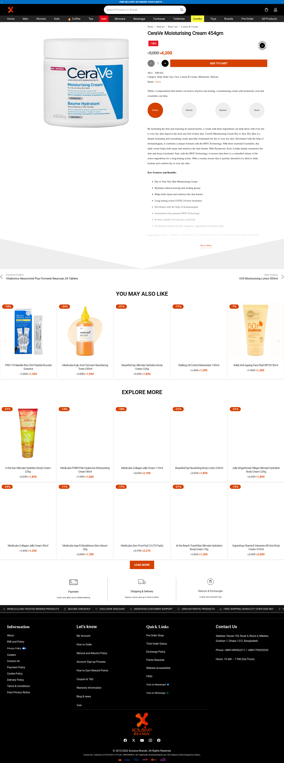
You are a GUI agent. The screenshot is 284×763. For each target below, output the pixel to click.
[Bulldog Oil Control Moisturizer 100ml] (199, 331)
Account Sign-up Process (91, 661)
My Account (83, 635)
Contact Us (13, 661)
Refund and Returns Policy (92, 653)
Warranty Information (89, 687)
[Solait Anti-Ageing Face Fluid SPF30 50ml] (256, 331)
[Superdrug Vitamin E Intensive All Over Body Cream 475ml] (256, 511)
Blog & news (84, 696)
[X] (134, 740)
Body (159, 77)
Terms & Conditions (18, 686)
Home (150, 26)
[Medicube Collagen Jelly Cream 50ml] (28, 511)
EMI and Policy (15, 641)
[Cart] (266, 10)
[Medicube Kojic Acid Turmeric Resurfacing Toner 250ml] (85, 331)
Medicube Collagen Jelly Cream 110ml (142, 468)
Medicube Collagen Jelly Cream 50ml (28, 545)
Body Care (173, 26)
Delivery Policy (15, 679)
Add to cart (219, 63)
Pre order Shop (155, 635)
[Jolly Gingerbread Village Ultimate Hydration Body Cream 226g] (256, 433)
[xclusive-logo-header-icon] (17, 9)
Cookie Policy (15, 673)
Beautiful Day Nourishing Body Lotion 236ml (199, 468)
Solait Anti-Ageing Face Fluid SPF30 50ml (255, 365)
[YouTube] (142, 740)
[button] (132, 35)
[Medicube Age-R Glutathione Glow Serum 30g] (85, 511)
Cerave (157, 82)
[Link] (275, 10)
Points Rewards (155, 660)
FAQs (149, 676)
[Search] (182, 10)
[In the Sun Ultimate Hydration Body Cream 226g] (28, 433)
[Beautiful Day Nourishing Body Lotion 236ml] (199, 433)
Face (177, 77)
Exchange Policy (155, 651)
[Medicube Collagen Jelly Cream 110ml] (142, 433)
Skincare (160, 26)
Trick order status (156, 643)
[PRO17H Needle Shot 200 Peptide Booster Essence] (28, 331)
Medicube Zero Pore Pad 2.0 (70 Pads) (142, 545)
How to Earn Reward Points (92, 670)
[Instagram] (150, 740)
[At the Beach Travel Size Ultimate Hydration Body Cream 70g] (199, 511)
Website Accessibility (158, 668)
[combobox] (145, 10)
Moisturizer (204, 77)
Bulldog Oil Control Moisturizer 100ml (198, 365)
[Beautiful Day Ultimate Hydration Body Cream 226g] (142, 331)
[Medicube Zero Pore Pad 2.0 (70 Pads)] (142, 511)
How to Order (84, 644)
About (10, 635)
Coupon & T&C (85, 679)
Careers (11, 654)
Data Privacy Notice (18, 692)
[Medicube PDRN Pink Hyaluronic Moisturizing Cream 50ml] (85, 433)
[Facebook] (125, 740)
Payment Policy (16, 667)
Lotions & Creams (189, 26)
